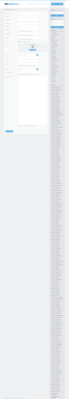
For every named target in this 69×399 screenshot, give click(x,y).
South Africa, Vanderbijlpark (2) (56, 371)
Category (7, 69)
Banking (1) (53, 36)
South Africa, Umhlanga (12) (55, 369)
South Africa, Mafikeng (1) (55, 232)
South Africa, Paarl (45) (55, 284)
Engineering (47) (54, 52)
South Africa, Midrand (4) (55, 252)
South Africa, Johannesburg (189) (56, 205)
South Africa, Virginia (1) (55, 377)
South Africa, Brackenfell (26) (56, 121)
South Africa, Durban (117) (55, 156)
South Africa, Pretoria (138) (55, 313)
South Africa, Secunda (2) (55, 339)
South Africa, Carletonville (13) (56, 134)
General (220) (53, 56)
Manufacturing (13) (54, 67)
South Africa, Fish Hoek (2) (55, 172)
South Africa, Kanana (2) (55, 208)
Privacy (7, 41)
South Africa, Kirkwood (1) (55, 217)
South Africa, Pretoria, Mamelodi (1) (57, 315)
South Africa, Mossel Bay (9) (55, 263)
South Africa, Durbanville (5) (55, 158)
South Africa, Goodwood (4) (55, 181)
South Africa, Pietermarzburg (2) (56, 299)
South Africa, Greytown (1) (55, 188)
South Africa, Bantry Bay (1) (55, 100)
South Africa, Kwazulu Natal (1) (56, 226)
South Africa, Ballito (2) (55, 94)
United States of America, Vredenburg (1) (55, 397)
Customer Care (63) (54, 45)
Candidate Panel (6, 398)
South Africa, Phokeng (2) (55, 293)
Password (7, 16)
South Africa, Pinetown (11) (55, 301)
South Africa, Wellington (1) (55, 384)
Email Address (8, 29)
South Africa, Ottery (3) (55, 281)
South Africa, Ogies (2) (55, 277)
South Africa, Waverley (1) (55, 380)
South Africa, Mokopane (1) (55, 257)
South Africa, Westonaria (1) (55, 386)
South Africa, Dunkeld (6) (55, 154)
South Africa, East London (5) (56, 159)
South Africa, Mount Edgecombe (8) (57, 264)
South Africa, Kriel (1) (54, 223)
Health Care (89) (54, 58)
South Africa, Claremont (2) (55, 143)
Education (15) (53, 51)
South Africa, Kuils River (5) (55, 225)
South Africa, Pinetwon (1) (55, 302)
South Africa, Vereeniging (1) (56, 373)
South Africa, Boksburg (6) (55, 120)
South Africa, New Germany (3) (56, 270)
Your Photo (7, 44)
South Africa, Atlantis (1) (55, 92)
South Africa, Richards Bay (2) (56, 326)
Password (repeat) (9, 19)
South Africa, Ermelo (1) (55, 170)
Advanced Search (18, 398)
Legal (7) (52, 63)
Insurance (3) (53, 61)
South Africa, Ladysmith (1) (55, 228)
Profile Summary (8, 76)
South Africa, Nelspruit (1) (55, 268)
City (6, 63)
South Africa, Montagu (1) (55, 259)
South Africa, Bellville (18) (55, 105)
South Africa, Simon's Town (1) (56, 340)
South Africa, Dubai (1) (55, 152)
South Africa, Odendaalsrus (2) (56, 275)
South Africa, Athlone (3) (55, 91)
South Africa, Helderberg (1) (56, 194)
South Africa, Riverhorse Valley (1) (56, 328)
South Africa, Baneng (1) (55, 98)
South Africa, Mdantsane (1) (55, 243)
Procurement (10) (54, 72)
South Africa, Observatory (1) (56, 273)
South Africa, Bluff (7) (54, 118)
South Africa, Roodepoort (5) (56, 331)
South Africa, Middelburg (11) (56, 248)
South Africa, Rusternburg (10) (56, 335)
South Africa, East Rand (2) (55, 161)
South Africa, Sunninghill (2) (55, 362)
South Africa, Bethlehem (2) (55, 109)
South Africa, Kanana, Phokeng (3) (56, 210)
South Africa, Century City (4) (56, 138)
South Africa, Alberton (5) (55, 87)
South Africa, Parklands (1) (55, 286)
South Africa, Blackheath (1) (55, 111)
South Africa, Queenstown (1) (56, 319)
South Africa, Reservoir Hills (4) (56, 324)
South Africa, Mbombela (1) (55, 239)
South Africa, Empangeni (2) (55, 167)
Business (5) (53, 38)
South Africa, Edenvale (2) (55, 165)
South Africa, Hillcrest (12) (55, 197)
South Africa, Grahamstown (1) (56, 185)
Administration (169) (54, 34)
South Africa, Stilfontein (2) (55, 355)
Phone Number (8, 33)
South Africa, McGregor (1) (55, 241)
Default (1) (53, 47)
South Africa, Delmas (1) (55, 150)
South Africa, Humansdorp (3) (56, 199)
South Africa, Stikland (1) (55, 353)
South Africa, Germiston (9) (55, 179)
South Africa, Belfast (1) (55, 103)
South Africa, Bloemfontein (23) (56, 112)
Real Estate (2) (53, 74)
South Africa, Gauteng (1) (55, 176)
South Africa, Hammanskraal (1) (56, 190)
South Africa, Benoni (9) (55, 107)
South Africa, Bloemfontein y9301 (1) (57, 114)
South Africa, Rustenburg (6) (55, 333)
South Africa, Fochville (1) (55, 174)
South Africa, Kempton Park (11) (56, 212)
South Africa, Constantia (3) (55, 145)
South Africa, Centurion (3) (55, 136)
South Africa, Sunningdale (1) (56, 360)
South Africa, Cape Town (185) (56, 132)
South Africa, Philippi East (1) (56, 290)
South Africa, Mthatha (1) (55, 266)
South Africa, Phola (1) (55, 295)
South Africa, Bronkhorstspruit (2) (56, 127)
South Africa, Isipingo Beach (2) (56, 203)
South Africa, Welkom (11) (55, 382)
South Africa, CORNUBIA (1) (55, 147)
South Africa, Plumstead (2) (55, 306)
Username (8, 13)
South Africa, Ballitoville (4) (55, 96)
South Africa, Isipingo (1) (55, 201)
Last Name (8, 26)
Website (7, 37)
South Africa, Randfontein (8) (56, 322)
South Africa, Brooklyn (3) (55, 129)
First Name (8, 23)
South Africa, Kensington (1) (55, 214)
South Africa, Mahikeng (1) (55, 234)
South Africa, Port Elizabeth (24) (56, 310)
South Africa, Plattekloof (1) (55, 304)
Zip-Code (7, 60)
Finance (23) (53, 54)
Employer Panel (12, 398)
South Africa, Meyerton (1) (55, 246)
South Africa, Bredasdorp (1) (56, 123)
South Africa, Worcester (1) (55, 391)
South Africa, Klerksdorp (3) (55, 219)
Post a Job (22, 398)
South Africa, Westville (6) (55, 387)
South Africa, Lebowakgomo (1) (56, 230)
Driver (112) (53, 49)
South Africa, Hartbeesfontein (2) (56, 192)
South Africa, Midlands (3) (55, 250)
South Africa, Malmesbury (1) (56, 235)
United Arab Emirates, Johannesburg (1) (55, 394)
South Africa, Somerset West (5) (56, 344)
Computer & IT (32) (54, 40)
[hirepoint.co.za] (11, 4)
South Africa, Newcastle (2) (55, 272)
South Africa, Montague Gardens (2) (57, 261)
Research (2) (53, 76)
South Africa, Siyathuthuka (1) (56, 342)
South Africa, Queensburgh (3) (56, 317)
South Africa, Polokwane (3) (55, 308)
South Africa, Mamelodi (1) (55, 237)
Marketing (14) (53, 69)
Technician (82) (53, 81)
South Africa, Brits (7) (54, 125)
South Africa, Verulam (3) (55, 375)
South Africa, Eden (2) (54, 163)
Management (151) (54, 65)
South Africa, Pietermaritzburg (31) (57, 297)
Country (7, 54)
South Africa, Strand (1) (55, 357)
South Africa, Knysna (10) (55, 221)
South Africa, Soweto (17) (55, 348)
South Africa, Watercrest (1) (55, 378)
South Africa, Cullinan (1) (55, 149)
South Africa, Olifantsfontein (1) (56, 279)
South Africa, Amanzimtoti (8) (56, 89)
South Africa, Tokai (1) (55, 366)
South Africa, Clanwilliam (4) (56, 141)
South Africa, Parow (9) (55, 288)
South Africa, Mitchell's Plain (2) (56, 255)
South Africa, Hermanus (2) (55, 196)
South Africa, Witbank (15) (55, 389)
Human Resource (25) (54, 60)
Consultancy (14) (54, 43)
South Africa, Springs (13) (55, 349)
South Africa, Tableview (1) (55, 364)
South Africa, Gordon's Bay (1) (56, 183)
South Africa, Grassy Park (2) (56, 187)
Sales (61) (52, 78)
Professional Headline (9, 72)
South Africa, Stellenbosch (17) (56, 351)
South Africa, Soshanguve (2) (56, 346)
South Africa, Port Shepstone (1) (56, 311)
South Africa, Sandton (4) (55, 337)
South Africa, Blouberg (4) (55, 116)
